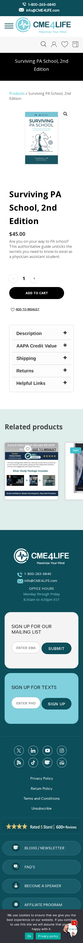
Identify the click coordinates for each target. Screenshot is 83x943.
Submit (56, 648)
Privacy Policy (41, 778)
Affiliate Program (43, 905)
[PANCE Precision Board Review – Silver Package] (31, 469)
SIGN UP (56, 703)
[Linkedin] (33, 750)
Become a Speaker (42, 886)
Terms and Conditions (41, 798)
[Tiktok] (33, 762)
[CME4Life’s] (41, 557)
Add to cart (37, 293)
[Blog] (47, 762)
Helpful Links (30, 383)
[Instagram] (62, 750)
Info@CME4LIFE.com (42, 10)
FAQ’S (29, 867)
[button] (65, 114)
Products (17, 93)
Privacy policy (48, 936)
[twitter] (19, 750)
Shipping (26, 358)
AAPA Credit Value (36, 345)
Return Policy (41, 788)
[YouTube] (47, 750)
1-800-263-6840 (41, 5)
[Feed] (19, 762)
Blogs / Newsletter (44, 848)
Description (29, 333)
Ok (29, 936)
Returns (25, 370)
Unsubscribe (41, 808)
